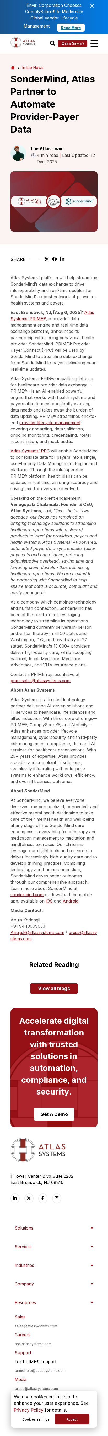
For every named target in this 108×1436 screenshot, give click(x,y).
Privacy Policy (29, 1410)
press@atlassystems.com (36, 1388)
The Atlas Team (46, 148)
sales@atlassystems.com (36, 1326)
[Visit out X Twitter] (29, 1198)
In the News (33, 67)
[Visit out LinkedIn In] (15, 1198)
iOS (49, 901)
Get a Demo (72, 43)
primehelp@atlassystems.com (40, 1370)
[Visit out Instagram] (56, 1198)
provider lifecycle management (49, 422)
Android (70, 901)
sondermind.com (27, 894)
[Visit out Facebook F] (42, 1198)
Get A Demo (54, 1114)
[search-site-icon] (52, 43)
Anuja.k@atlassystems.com (37, 932)
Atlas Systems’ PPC (30, 450)
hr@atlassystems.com (33, 1344)
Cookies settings (36, 1419)
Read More (71, 27)
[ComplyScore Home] (12, 67)
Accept (72, 1419)
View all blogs (54, 988)
